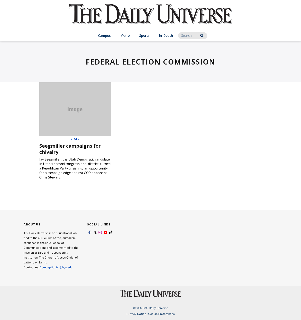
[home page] (150, 18)
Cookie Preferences (161, 314)
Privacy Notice (136, 314)
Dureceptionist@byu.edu (56, 267)
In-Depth (166, 35)
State (74, 138)
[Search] (201, 35)
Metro (125, 35)
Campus (104, 35)
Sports (144, 35)
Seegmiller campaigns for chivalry (70, 148)
